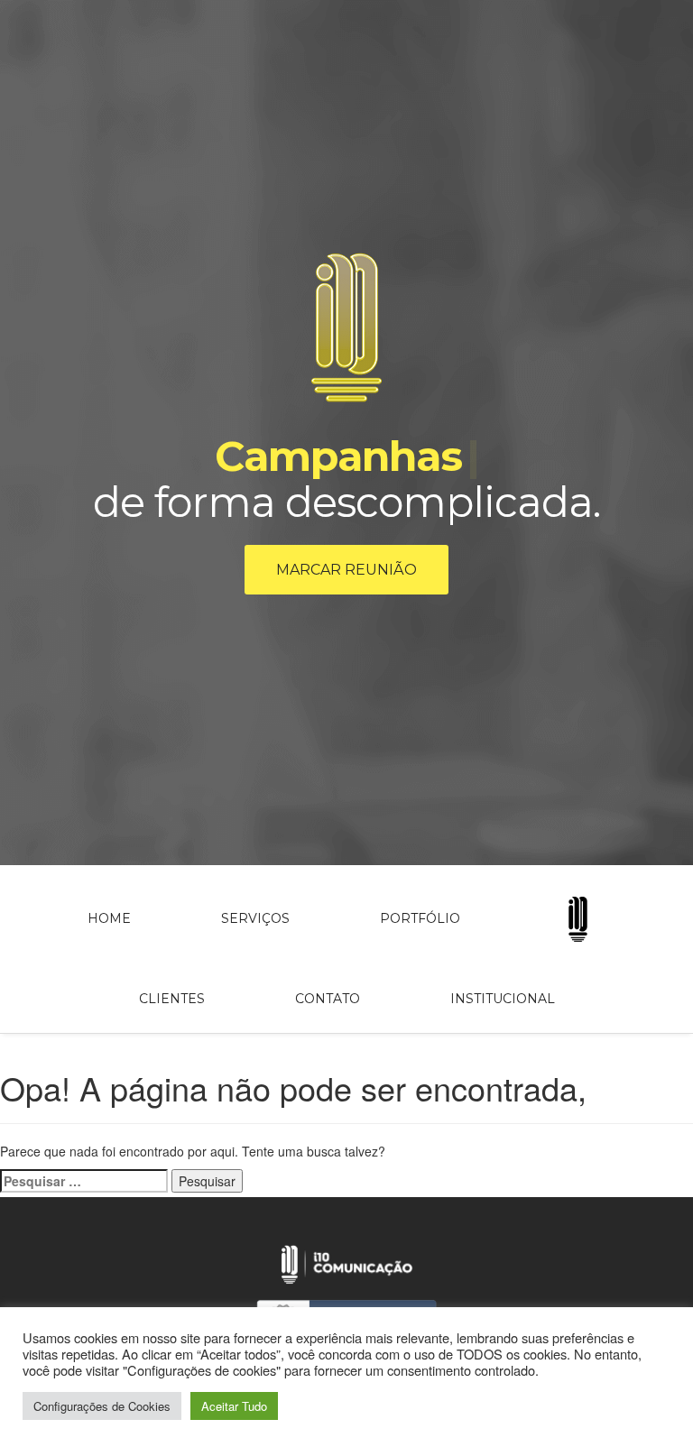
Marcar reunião (346, 569)
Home (109, 918)
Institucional (502, 999)
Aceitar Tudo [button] (234, 1406)
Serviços (255, 918)
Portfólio (420, 918)
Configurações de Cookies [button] (102, 1406)
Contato (327, 999)
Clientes (172, 999)
